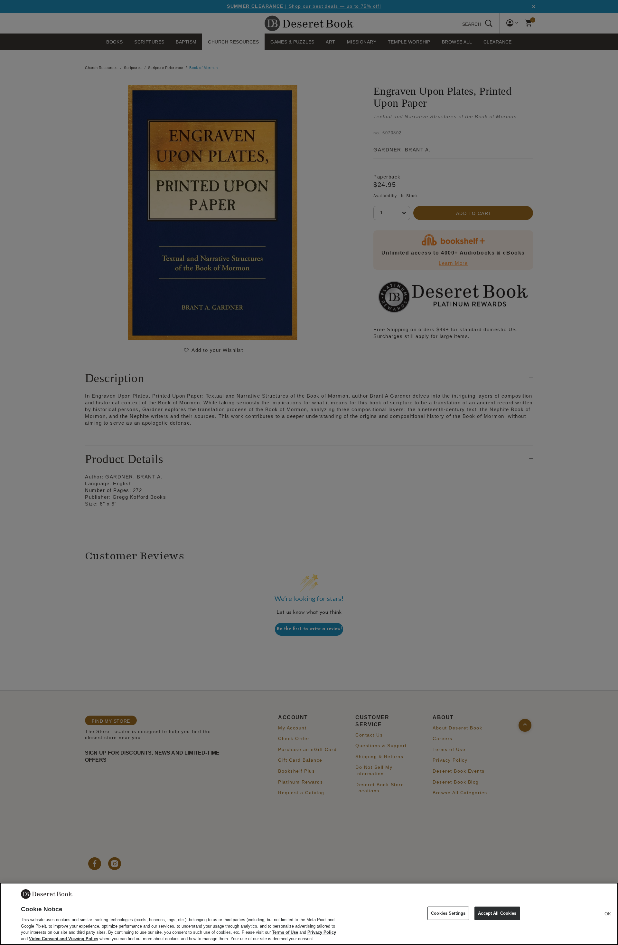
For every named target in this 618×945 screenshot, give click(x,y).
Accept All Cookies (497, 913)
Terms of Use (285, 932)
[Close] (608, 914)
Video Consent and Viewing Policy (63, 938)
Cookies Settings (448, 913)
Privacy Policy (321, 932)
